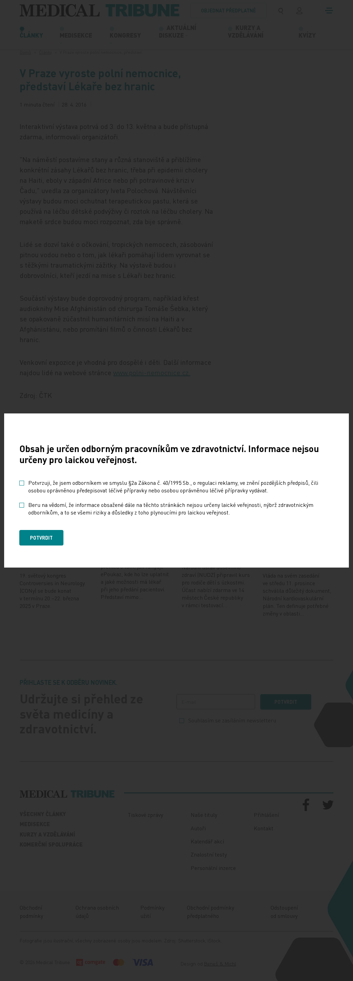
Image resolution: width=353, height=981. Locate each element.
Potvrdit (41, 537)
